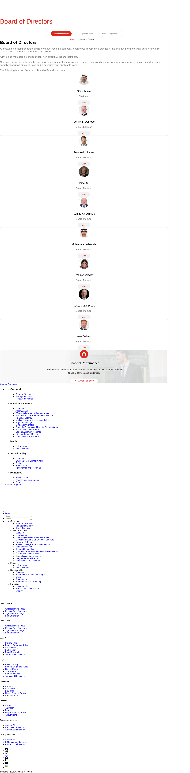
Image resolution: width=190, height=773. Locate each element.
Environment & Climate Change (30, 461)
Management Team (85, 34)
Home (72, 39)
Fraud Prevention (13, 652)
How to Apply (22, 478)
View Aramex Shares (84, 381)
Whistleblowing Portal (15, 609)
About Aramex (22, 411)
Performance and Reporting (28, 468)
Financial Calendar (24, 418)
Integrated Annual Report (27, 434)
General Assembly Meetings (28, 432)
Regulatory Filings (24, 422)
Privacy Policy (11, 643)
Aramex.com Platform (15, 730)
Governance (21, 465)
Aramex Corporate (8, 384)
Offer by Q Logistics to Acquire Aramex (33, 413)
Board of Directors (61, 34)
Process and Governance (27, 480)
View (84, 102)
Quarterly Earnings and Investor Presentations (37, 427)
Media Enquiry (22, 449)
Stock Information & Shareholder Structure (35, 415)
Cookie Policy (11, 648)
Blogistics (9, 691)
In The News (21, 446)
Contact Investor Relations (28, 436)
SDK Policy (10, 650)
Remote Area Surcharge (16, 611)
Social (18, 463)
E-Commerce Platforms (15, 727)
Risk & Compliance (109, 34)
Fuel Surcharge (12, 616)
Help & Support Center (15, 693)
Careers (9, 686)
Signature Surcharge (14, 613)
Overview (20, 409)
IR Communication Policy (27, 429)
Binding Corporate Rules (16, 645)
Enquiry (19, 482)
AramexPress (11, 689)
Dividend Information (25, 425)
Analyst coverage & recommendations (33, 420)
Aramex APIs (11, 725)
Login (7, 513)
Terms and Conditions (15, 654)
